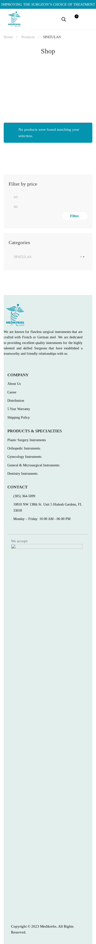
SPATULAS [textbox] (48, 257)
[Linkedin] (37, 364)
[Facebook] (5, 364)
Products (28, 37)
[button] (87, 19)
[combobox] (48, 257)
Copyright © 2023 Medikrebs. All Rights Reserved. (42, 929)
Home (8, 37)
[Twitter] (16, 364)
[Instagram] (26, 364)
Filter (74, 216)
